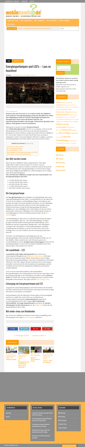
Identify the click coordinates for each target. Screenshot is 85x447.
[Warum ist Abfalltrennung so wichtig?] (36, 351)
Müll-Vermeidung (26, 21)
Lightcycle (39, 305)
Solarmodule (58, 137)
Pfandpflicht (71, 127)
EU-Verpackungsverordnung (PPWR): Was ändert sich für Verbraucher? (23, 363)
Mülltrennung (62, 124)
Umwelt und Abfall (60, 170)
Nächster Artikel (38, 335)
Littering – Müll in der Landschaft (47, 361)
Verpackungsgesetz (72, 140)
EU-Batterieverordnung (68, 117)
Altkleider (63, 102)
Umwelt (33, 75)
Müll (75, 121)
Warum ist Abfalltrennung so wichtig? (35, 359)
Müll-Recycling (52, 21)
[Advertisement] (42, 45)
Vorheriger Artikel (22, 335)
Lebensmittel (76, 119)
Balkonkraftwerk (67, 105)
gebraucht (71, 119)
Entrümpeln (59, 117)
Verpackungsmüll (59, 143)
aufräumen (60, 105)
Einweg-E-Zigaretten (74, 107)
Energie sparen (17, 75)
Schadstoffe (74, 133)
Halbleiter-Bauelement (35, 256)
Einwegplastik (59, 109)
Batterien (73, 105)
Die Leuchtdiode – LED (14, 150)
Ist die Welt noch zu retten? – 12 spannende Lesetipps (11, 357)
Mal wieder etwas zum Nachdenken (19, 154)
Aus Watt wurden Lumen (15, 146)
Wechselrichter (66, 143)
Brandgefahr (60, 107)
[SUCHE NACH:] (69, 29)
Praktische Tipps (12, 21)
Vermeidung (62, 140)
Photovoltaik (58, 130)
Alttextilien (67, 102)
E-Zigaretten (66, 107)
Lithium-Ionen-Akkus (62, 121)
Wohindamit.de (13, 111)
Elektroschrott (62, 114)
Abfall (58, 102)
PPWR (57, 133)
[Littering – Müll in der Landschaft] (48, 351)
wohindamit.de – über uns (12, 1)
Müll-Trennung (39, 21)
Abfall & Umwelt (64, 21)
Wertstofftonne (73, 143)
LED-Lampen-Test (42, 279)
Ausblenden (28, 143)
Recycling (26, 75)
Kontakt (32, 1)
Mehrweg (71, 121)
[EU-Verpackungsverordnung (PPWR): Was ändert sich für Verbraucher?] (23, 352)
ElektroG (74, 112)
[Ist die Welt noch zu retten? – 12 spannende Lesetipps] (11, 351)
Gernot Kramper (29, 317)
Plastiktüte (74, 130)
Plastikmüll (66, 130)
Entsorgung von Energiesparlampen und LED (22, 152)
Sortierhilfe (11, 24)
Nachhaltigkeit (61, 127)
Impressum (24, 1)
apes (71, 102)
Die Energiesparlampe (14, 148)
